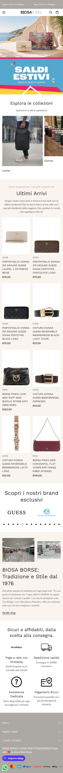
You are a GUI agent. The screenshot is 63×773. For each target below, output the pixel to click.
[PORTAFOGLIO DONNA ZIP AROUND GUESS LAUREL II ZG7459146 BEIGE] (16, 235)
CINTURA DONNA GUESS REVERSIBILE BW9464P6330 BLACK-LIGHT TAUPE (46, 333)
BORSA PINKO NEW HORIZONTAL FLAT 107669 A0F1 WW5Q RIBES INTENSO (44, 466)
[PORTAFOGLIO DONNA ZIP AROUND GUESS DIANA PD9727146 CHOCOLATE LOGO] (47, 235)
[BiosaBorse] (31, 12)
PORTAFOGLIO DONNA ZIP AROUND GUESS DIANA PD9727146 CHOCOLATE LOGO (46, 267)
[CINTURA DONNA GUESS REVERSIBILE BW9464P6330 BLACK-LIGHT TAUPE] (47, 302)
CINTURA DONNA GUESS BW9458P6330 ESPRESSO (46, 398)
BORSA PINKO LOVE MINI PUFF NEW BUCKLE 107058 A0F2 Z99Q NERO (15, 399)
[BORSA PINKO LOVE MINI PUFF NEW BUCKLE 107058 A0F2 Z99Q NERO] (16, 368)
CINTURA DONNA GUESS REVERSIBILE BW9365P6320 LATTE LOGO (15, 466)
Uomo (6, 170)
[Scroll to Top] (57, 757)
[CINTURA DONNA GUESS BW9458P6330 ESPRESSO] (47, 368)
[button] (57, 12)
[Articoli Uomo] (22, 141)
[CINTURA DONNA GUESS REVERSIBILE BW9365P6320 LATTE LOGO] (16, 434)
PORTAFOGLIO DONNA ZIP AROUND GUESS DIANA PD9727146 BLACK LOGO (15, 333)
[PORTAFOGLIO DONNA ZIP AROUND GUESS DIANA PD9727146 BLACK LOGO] (16, 302)
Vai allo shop (9, 612)
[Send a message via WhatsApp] (5, 767)
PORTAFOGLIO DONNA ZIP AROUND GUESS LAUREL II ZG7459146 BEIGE (15, 267)
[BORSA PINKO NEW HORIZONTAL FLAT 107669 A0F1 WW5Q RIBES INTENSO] (47, 434)
